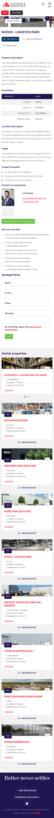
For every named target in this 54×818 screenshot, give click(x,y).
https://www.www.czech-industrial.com (14, 4)
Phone (8, 303)
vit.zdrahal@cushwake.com (34, 198)
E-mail (8, 293)
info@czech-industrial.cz (27, 797)
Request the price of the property (18, 221)
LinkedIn (27, 804)
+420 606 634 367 (30, 202)
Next (47, 18)
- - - (28, 397)
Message (9, 313)
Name (8, 283)
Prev (6, 18)
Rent (5, 13)
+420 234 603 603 (27, 791)
